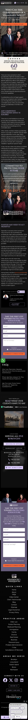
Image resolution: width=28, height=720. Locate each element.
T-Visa (14, 647)
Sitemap (14, 607)
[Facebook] (5, 680)
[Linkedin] (22, 680)
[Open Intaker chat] (11, 719)
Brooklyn (14, 659)
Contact (14, 605)
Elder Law (14, 622)
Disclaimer (14, 348)
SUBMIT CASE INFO (14, 690)
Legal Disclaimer (14, 610)
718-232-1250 (16, 191)
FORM (8, 717)
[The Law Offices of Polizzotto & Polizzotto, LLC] (7, 3)
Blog (14, 602)
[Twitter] (11, 680)
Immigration (14, 629)
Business (14, 640)
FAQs (5, 52)
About (14, 592)
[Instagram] (16, 680)
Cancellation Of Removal (14, 650)
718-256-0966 (15, 463)
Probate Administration (14, 645)
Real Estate (14, 637)
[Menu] (26, 2)
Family (14, 632)
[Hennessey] (14, 699)
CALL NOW (20, 2)
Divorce (14, 635)
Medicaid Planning (14, 627)
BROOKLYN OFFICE (14, 444)
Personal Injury (14, 642)
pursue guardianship (21, 272)
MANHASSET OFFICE (14, 448)
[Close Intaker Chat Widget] (26, 701)
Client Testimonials (14, 599)
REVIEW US (14, 685)
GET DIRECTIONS (15, 467)
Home (2, 53)
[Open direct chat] (24, 701)
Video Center (14, 597)
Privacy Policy (14, 612)
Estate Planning (14, 624)
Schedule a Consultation (14, 24)
